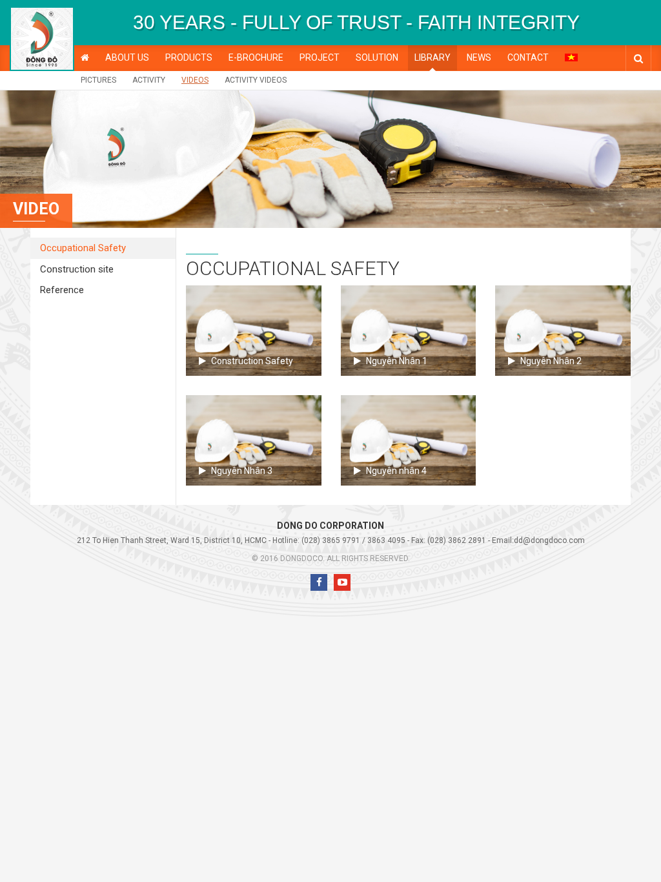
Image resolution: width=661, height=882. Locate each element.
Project (320, 57)
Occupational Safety (83, 248)
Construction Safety (252, 361)
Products (188, 57)
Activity (148, 80)
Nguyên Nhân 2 (551, 361)
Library (432, 57)
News (479, 57)
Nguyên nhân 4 (396, 471)
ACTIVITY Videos (256, 80)
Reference (62, 290)
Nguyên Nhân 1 (396, 361)
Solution (377, 57)
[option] (356, 22)
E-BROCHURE (256, 57)
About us (127, 57)
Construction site (77, 269)
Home (85, 58)
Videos (194, 80)
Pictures (98, 80)
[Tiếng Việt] (571, 57)
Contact (528, 57)
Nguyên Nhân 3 (241, 471)
